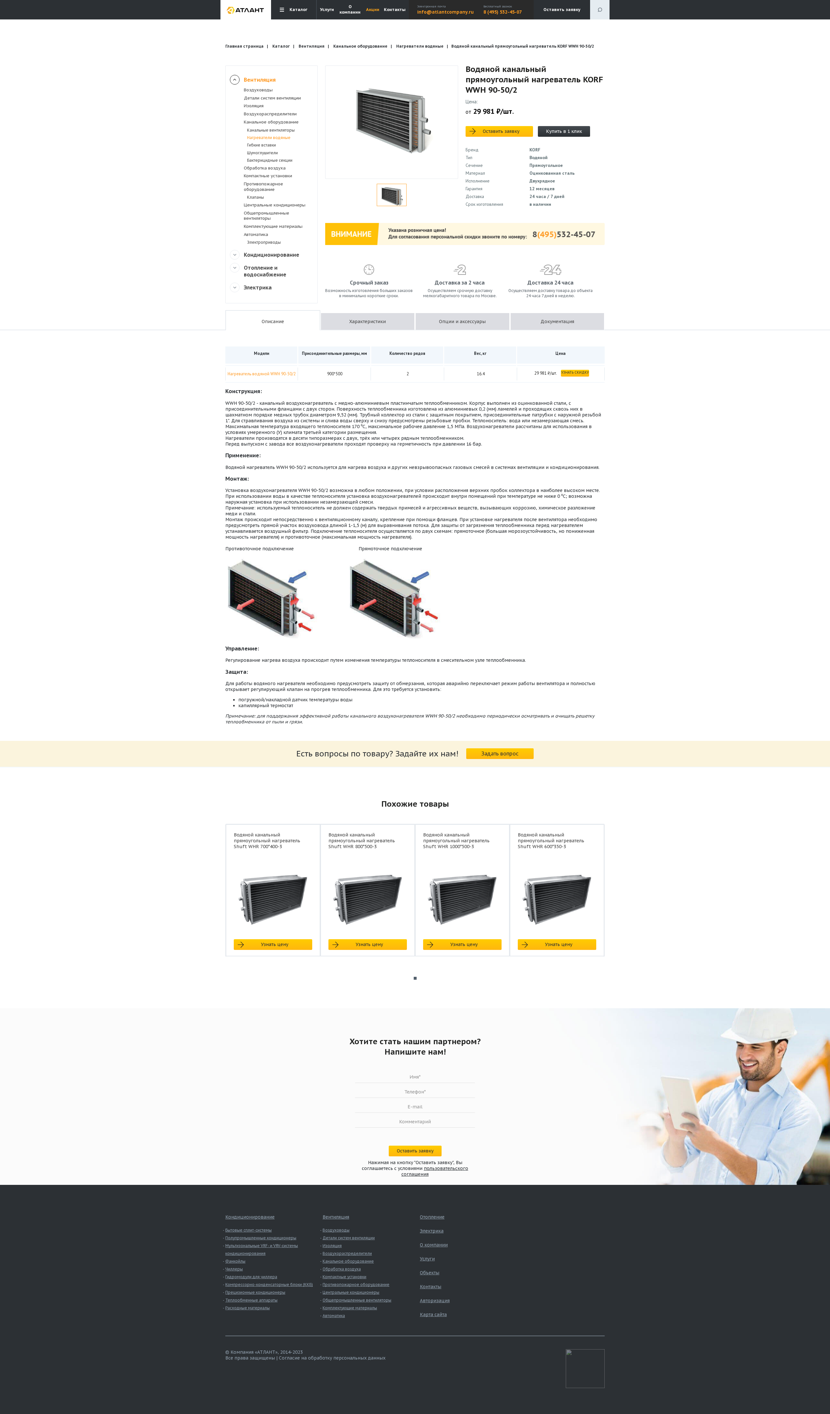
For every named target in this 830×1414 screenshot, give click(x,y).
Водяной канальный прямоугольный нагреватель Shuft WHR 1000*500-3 (456, 840)
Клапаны (255, 197)
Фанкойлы (235, 1261)
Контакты (395, 9)
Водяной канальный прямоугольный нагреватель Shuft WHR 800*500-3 (361, 840)
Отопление (432, 1217)
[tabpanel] (273, 896)
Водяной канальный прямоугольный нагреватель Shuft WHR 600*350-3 (551, 840)
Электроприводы (264, 242)
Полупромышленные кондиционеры (260, 1237)
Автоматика (256, 234)
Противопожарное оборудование (263, 186)
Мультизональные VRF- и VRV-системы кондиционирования (261, 1249)
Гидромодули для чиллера (251, 1276)
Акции (372, 9)
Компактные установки (268, 176)
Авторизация (435, 1300)
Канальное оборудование (360, 46)
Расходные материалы (247, 1307)
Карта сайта (433, 1314)
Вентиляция (312, 46)
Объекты (429, 1273)
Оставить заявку (561, 9)
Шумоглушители (262, 152)
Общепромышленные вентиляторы (266, 215)
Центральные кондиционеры (274, 205)
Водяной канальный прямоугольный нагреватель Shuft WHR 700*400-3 (267, 840)
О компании (350, 9)
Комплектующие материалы (273, 226)
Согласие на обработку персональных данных (332, 1358)
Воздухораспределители (270, 114)
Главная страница (244, 46)
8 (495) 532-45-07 (502, 12)
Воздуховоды (258, 90)
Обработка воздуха (265, 168)
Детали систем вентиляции (272, 98)
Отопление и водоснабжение (265, 271)
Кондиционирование (271, 254)
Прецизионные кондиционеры (255, 1292)
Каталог (281, 46)
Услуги (327, 9)
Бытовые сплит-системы (248, 1230)
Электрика (258, 287)
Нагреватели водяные (420, 46)
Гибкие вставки (261, 145)
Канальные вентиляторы (271, 130)
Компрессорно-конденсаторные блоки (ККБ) (269, 1284)
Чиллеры (234, 1269)
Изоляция (254, 106)
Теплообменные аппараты (251, 1300)
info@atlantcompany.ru (445, 12)
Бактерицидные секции (269, 160)
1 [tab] (415, 978)
